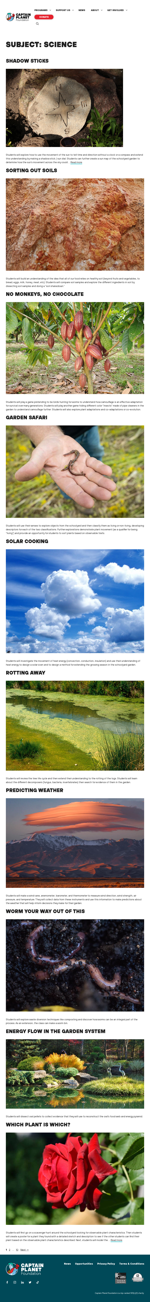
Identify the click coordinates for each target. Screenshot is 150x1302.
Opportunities (84, 1263)
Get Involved (115, 10)
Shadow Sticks (27, 61)
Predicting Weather (34, 790)
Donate (44, 17)
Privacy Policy (106, 1263)
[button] (37, 23)
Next (24, 1249)
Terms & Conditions (131, 1263)
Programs (40, 10)
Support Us (63, 10)
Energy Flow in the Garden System (55, 1031)
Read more (76, 162)
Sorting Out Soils (31, 170)
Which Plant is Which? (38, 1124)
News (82, 10)
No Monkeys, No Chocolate (45, 294)
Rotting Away (25, 673)
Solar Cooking (27, 541)
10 (17, 1249)
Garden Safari (26, 417)
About (95, 10)
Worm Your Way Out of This (45, 911)
